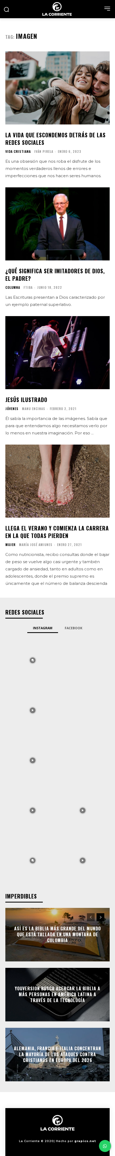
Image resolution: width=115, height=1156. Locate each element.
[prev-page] (91, 917)
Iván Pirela (43, 151)
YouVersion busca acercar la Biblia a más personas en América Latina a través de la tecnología (57, 994)
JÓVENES (11, 408)
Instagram (42, 628)
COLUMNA (12, 287)
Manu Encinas (33, 408)
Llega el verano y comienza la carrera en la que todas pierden (57, 532)
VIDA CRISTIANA (18, 151)
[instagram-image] (32, 659)
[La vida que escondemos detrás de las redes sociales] (57, 87)
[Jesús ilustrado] (57, 352)
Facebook (73, 628)
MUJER (10, 544)
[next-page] (100, 917)
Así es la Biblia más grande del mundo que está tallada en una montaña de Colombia (57, 934)
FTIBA (28, 287)
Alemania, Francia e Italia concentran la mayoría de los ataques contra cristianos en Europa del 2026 (57, 1054)
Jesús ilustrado (26, 400)
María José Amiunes (35, 544)
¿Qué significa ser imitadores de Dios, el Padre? (55, 274)
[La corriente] (57, 9)
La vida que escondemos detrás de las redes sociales (55, 138)
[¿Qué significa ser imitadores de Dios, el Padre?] (57, 223)
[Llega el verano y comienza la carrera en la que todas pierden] (57, 481)
